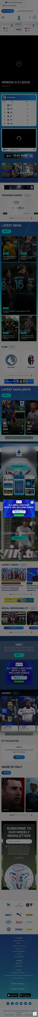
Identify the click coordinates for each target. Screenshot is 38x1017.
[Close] (32, 502)
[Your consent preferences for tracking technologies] (35, 1014)
